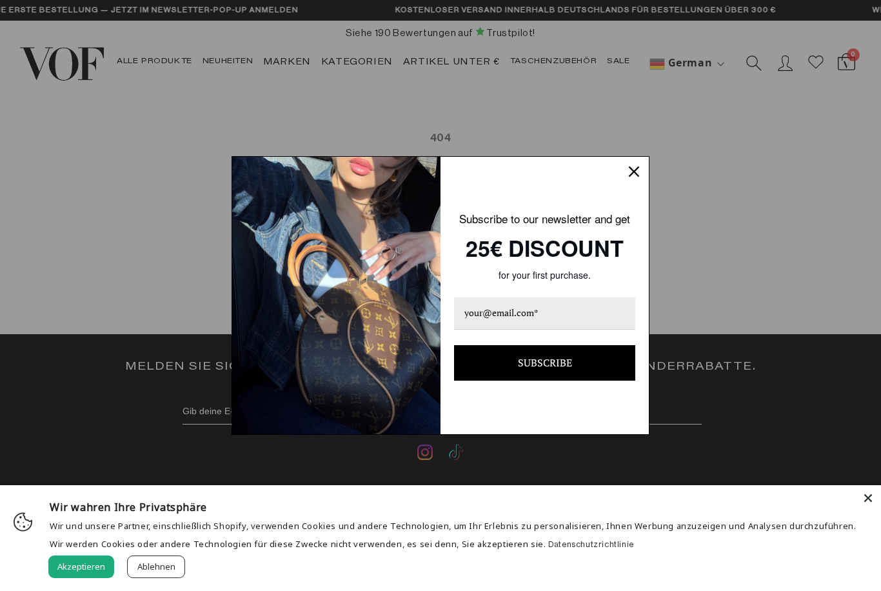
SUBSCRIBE (545, 363)
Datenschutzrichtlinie (591, 544)
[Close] (868, 498)
